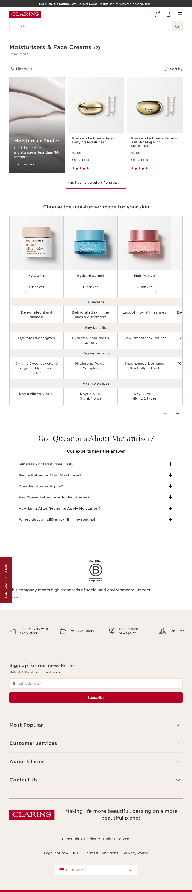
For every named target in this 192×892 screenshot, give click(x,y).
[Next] (177, 414)
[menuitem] (157, 14)
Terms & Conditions (101, 869)
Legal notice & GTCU (61, 869)
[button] (19, 54)
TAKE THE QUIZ (25, 164)
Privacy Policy (136, 869)
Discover (36, 287)
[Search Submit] (177, 26)
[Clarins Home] (25, 14)
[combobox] (96, 886)
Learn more (17, 597)
